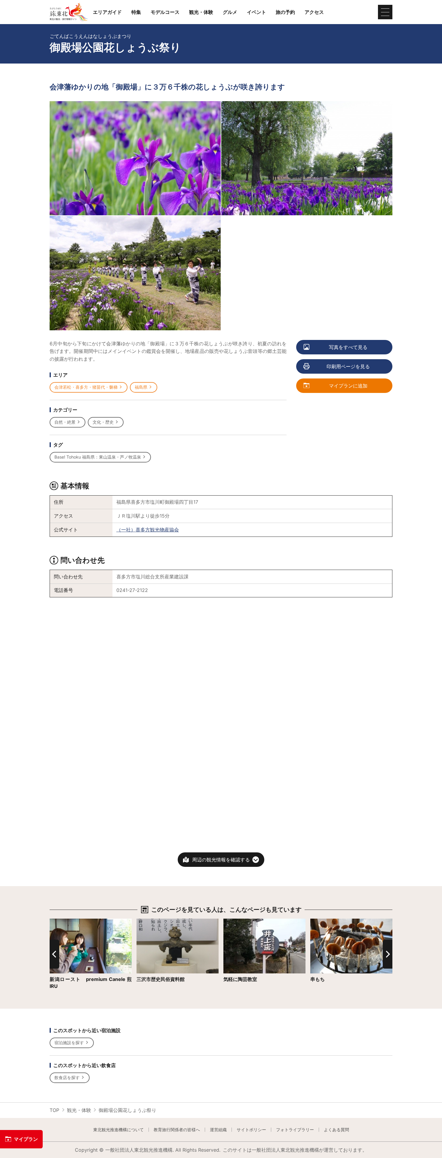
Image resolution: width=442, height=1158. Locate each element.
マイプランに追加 (348, 386)
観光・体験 (201, 12)
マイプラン (26, 1139)
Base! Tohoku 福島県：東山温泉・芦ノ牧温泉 (97, 456)
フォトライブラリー (295, 1130)
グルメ (230, 12)
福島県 (141, 387)
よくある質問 (336, 1130)
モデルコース (165, 12)
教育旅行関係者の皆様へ (177, 1130)
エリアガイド (107, 12)
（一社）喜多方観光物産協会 (147, 530)
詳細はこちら (64, 921)
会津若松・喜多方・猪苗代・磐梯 (86, 387)
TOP (54, 1110)
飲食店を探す (67, 1077)
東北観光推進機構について (118, 1130)
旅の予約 (285, 12)
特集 (136, 12)
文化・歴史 (103, 422)
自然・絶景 (64, 422)
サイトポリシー (251, 1130)
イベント (256, 12)
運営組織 (218, 1130)
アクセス (314, 12)
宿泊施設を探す (69, 1042)
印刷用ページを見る (348, 366)
